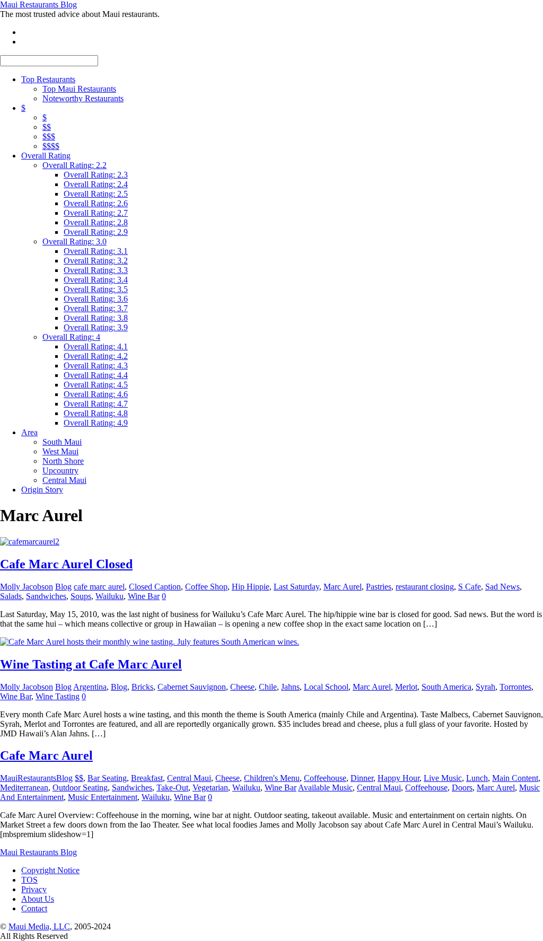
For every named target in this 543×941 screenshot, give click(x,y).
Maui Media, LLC (39, 926)
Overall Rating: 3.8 (96, 317)
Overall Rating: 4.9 (96, 422)
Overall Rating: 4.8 (96, 413)
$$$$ (50, 146)
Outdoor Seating (80, 787)
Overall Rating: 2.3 (96, 174)
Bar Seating (107, 777)
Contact (34, 908)
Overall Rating (46, 155)
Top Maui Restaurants (79, 88)
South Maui (62, 441)
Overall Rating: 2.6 (96, 203)
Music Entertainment (102, 797)
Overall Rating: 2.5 (96, 193)
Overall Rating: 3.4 (96, 279)
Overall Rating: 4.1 (96, 346)
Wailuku (109, 596)
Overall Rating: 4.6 (96, 394)
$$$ (48, 136)
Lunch (477, 777)
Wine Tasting (58, 696)
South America (446, 686)
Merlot (406, 686)
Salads (11, 596)
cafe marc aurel (99, 586)
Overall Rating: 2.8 (96, 222)
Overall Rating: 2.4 (96, 184)
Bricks (142, 686)
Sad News (502, 586)
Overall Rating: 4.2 (96, 355)
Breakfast (147, 777)
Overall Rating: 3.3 (96, 270)
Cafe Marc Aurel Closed (66, 564)
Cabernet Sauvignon (191, 686)
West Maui (60, 451)
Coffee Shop (206, 586)
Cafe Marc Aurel (46, 755)
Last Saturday (296, 586)
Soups (81, 596)
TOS (29, 879)
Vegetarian (210, 787)
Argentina (90, 686)
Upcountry (60, 470)
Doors (462, 787)
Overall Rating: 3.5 (96, 289)
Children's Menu (272, 777)
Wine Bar (144, 596)
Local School (326, 686)
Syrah (485, 686)
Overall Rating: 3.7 (96, 308)
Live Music (443, 777)
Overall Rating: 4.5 (96, 384)
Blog (63, 586)
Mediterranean (24, 787)
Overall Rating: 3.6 (96, 298)
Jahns (290, 686)
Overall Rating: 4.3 (96, 365)
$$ (46, 126)
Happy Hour (398, 777)
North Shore (63, 460)
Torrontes (515, 686)
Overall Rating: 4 (71, 336)
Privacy (34, 889)
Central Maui (64, 480)
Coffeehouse (325, 777)
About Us (37, 898)
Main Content (515, 777)
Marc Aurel (342, 586)
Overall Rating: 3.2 (96, 260)
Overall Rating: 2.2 (74, 165)
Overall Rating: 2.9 (96, 231)
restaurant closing (425, 586)
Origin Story (42, 489)
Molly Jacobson (26, 586)
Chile (268, 686)
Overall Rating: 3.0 (74, 241)
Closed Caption (155, 586)
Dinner (362, 777)
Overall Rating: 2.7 (96, 212)
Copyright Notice (50, 870)
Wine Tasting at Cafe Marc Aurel (91, 664)
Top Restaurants (48, 79)
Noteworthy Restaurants (83, 98)
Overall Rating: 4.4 (96, 375)
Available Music (325, 787)
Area (29, 432)
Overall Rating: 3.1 (96, 251)
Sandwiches (46, 596)
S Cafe (469, 586)
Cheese (242, 686)
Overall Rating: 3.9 (96, 327)
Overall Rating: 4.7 (96, 403)
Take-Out (172, 787)
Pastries (378, 586)
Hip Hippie (250, 586)
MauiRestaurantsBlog (36, 777)
